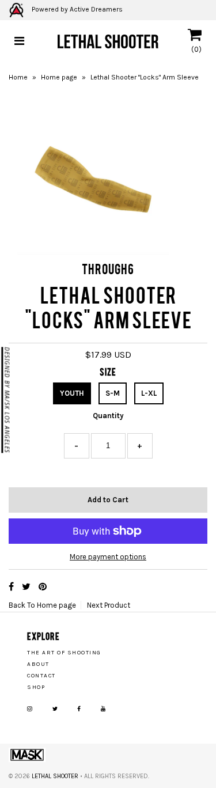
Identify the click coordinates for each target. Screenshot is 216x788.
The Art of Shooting (64, 652)
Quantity (108, 415)
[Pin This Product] (43, 586)
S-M (112, 393)
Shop (36, 687)
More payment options (108, 556)
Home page (59, 77)
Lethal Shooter (55, 776)
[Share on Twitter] (27, 586)
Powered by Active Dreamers (76, 9)
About (38, 664)
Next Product (108, 605)
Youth (72, 393)
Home (18, 77)
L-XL (149, 393)
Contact (41, 675)
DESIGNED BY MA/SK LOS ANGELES (7, 400)
